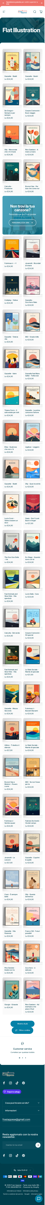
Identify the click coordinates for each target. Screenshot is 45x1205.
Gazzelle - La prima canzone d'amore (30, 400)
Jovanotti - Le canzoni (9, 839)
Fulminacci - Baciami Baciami (30, 694)
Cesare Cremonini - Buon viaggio (31, 109)
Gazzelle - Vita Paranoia (10, 910)
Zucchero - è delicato (29, 945)
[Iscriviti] (36, 1120)
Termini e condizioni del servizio (18, 1169)
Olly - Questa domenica (29, 874)
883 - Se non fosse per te (29, 765)
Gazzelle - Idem (10, 362)
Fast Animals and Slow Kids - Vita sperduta (11, 584)
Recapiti (32, 1169)
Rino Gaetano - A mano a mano (30, 147)
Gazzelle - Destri (30, 75)
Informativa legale (21, 1172)
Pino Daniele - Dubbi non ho (9, 945)
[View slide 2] (21, 1033)
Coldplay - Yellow (11, 291)
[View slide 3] (24, 1033)
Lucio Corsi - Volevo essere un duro (11, 509)
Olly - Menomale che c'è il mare (10, 147)
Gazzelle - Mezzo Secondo (11, 694)
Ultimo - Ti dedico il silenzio (11, 730)
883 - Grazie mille (31, 327)
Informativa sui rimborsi (13, 1166)
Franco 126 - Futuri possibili (30, 910)
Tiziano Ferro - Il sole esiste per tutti (10, 400)
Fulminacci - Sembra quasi (9, 803)
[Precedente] (3, 3)
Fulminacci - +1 (10, 256)
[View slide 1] (18, 1033)
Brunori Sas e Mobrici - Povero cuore (10, 766)
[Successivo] (39, 3)
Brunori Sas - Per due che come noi (31, 183)
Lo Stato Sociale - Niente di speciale (31, 656)
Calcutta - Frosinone (8, 183)
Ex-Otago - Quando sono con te (31, 546)
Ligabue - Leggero (31, 436)
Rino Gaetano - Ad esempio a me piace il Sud (31, 982)
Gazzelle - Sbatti (10, 75)
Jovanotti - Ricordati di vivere (31, 257)
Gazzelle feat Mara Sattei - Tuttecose (31, 363)
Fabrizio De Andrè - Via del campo (31, 803)
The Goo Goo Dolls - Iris (9, 545)
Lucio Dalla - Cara (31, 582)
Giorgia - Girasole (11, 980)
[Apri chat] (37, 1198)
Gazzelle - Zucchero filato (30, 292)
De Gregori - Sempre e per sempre (9, 110)
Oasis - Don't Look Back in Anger (31, 508)
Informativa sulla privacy (29, 1166)
